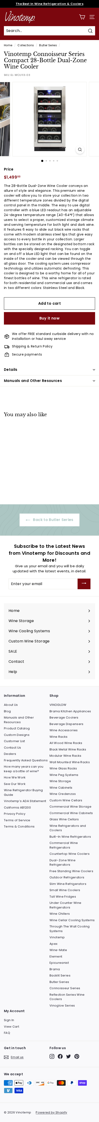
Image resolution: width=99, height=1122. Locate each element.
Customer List (14, 741)
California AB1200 (17, 807)
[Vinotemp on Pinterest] (76, 1056)
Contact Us (12, 747)
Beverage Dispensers (67, 724)
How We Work (15, 777)
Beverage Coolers (64, 717)
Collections (25, 45)
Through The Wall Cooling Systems (70, 928)
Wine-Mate (58, 950)
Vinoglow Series (62, 1005)
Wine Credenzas (63, 794)
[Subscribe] (84, 584)
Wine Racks (59, 737)
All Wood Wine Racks (66, 743)
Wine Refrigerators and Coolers (68, 828)
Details (10, 369)
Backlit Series (60, 975)
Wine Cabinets (61, 787)
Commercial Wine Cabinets (71, 813)
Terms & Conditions (19, 826)
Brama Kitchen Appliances (70, 711)
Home (8, 45)
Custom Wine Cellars (66, 800)
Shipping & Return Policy (32, 346)
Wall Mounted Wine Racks (70, 762)
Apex (53, 944)
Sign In (9, 1020)
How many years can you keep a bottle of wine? (24, 768)
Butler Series (48, 45)
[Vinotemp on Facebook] (60, 1056)
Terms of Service (17, 820)
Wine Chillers (60, 913)
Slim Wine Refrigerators (68, 884)
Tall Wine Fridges (63, 896)
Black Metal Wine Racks (68, 749)
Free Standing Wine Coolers (71, 871)
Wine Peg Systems (64, 775)
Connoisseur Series (65, 988)
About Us (11, 705)
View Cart (11, 1026)
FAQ (7, 1033)
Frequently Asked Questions (26, 760)
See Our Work (15, 784)
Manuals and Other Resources (33, 380)
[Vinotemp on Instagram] (52, 1056)
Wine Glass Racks (63, 768)
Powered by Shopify (51, 1112)
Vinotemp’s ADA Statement (25, 801)
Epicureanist (59, 963)
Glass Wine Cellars (64, 819)
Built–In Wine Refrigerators (70, 836)
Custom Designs (16, 735)
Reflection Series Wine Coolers (67, 996)
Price (9, 169)
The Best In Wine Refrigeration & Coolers (49, 4)
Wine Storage (60, 781)
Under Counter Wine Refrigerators (65, 905)
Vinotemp (57, 937)
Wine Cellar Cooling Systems (72, 920)
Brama (55, 969)
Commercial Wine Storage (70, 806)
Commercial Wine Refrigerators (64, 845)
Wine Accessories (64, 730)
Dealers (10, 754)
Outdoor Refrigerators (67, 877)
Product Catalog (17, 728)
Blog (7, 711)
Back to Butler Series (52, 519)
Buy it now (49, 318)
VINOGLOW (58, 705)
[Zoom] (80, 149)
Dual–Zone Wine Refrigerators (63, 862)
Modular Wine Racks (65, 755)
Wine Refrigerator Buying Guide (23, 792)
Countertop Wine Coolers (70, 854)
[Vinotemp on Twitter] (68, 1056)
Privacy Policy (14, 814)
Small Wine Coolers (65, 890)
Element (56, 956)
